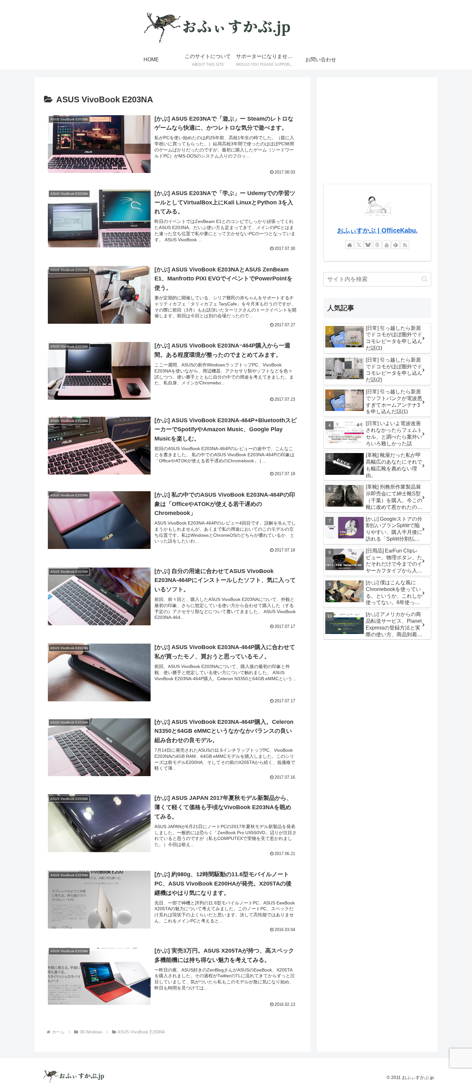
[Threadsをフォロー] (377, 245)
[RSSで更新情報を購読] (405, 245)
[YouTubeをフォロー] (386, 245)
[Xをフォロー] (359, 245)
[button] (424, 279)
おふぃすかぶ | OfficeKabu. (377, 230)
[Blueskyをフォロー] (368, 245)
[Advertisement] (377, 129)
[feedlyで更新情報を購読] (395, 245)
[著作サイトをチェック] (349, 245)
